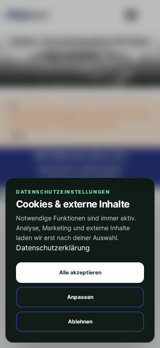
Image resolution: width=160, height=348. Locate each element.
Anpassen (80, 297)
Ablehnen (80, 321)
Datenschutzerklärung (53, 247)
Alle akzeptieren (80, 272)
